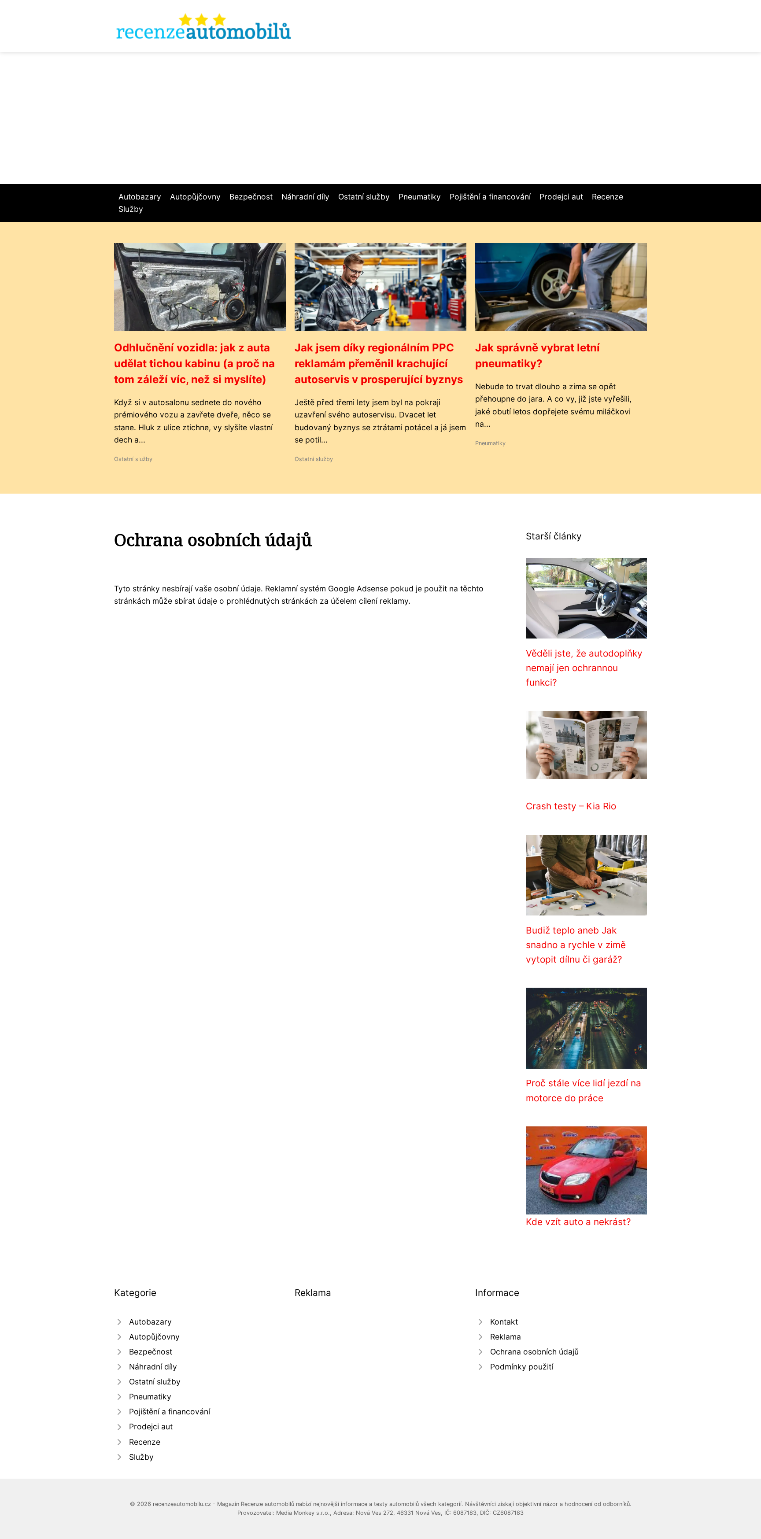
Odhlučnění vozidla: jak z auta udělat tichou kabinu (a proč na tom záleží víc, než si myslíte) (194, 363)
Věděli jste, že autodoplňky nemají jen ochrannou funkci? (584, 668)
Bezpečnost (251, 196)
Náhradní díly (305, 196)
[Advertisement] (380, 118)
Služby (130, 209)
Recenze (607, 196)
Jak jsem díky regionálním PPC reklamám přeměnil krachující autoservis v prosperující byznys (379, 363)
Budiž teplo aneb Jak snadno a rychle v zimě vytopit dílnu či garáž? (576, 945)
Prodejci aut (561, 196)
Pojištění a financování (490, 196)
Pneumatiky (420, 196)
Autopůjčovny (195, 196)
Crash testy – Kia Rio (571, 806)
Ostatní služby (364, 196)
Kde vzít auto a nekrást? (578, 1221)
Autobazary (139, 196)
